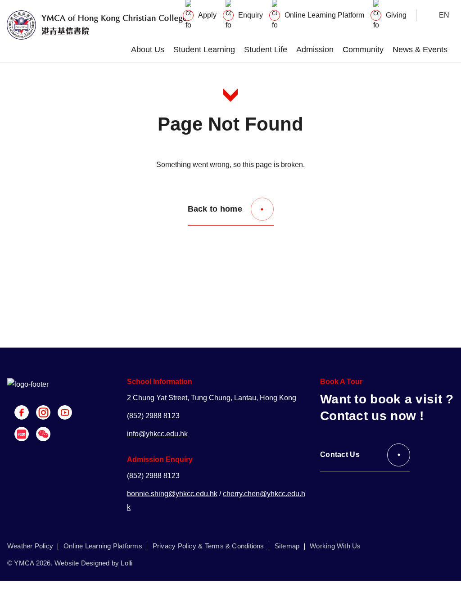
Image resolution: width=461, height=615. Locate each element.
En (444, 15)
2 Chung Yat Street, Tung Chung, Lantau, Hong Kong (211, 398)
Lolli (126, 563)
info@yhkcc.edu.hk (157, 434)
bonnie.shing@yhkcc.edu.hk (172, 493)
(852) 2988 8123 (153, 416)
